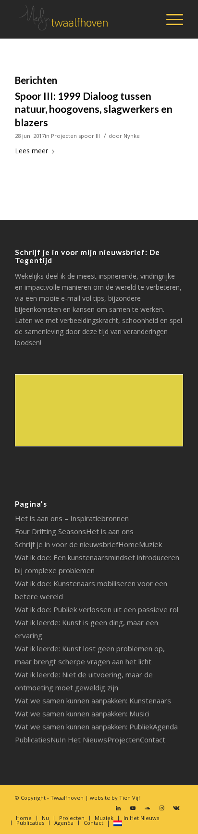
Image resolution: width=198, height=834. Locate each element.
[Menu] (170, 19)
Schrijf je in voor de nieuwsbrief (66, 544)
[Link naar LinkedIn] (118, 808)
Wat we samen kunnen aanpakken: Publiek (84, 726)
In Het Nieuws (83, 739)
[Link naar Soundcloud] (147, 808)
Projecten (123, 739)
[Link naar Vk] (176, 808)
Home (128, 544)
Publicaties (32, 739)
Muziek (150, 544)
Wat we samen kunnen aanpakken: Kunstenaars (93, 700)
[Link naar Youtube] (132, 808)
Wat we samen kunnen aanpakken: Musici (82, 713)
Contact (152, 739)
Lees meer (31, 150)
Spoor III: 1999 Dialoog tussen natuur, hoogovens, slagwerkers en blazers (94, 109)
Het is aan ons (110, 531)
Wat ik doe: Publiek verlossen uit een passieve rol (96, 609)
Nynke (132, 135)
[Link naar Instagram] (161, 808)
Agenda (165, 726)
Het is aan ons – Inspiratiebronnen (72, 518)
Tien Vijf (129, 797)
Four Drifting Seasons (50, 531)
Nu (55, 739)
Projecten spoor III (75, 135)
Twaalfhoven (67, 797)
